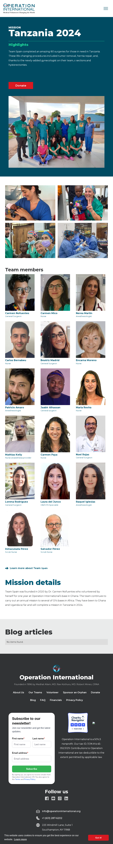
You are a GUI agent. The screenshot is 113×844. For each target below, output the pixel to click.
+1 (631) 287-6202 (52, 818)
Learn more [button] (20, 839)
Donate (20, 85)
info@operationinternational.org (61, 811)
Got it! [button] (98, 838)
